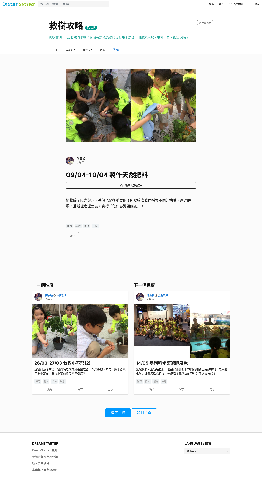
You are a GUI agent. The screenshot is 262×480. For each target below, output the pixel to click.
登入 (221, 4)
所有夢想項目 (40, 463)
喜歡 (72, 235)
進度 (117, 49)
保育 (69, 226)
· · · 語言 (255, 4)
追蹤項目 (205, 22)
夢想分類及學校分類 (45, 457)
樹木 (78, 226)
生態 (95, 226)
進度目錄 (118, 413)
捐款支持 (70, 49)
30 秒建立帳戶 (237, 4)
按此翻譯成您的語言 (131, 185)
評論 (102, 49)
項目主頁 (144, 413)
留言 (80, 389)
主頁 (55, 49)
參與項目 (88, 49)
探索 (211, 4)
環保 (86, 226)
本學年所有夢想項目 (45, 470)
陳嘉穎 (81, 158)
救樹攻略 (61, 295)
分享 (110, 389)
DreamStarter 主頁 (44, 450)
